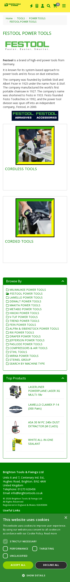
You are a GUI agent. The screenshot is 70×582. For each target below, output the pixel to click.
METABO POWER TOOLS (25, 309)
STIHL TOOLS (18, 352)
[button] (35, 575)
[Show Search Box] (49, 6)
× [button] (65, 517)
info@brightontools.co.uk (27, 493)
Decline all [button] (51, 565)
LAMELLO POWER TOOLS (26, 297)
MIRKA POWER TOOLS (23, 356)
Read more (50, 533)
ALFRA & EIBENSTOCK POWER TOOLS (34, 328)
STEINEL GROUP (20, 359)
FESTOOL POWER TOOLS (23, 21)
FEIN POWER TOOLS (22, 324)
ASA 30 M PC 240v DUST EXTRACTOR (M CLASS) (44, 424)
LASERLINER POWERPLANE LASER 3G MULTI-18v (44, 390)
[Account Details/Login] (43, 6)
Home (9, 18)
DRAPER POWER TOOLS (25, 336)
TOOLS (21, 18)
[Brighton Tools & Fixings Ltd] (12, 4)
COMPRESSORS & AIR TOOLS (28, 348)
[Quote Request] (37, 6)
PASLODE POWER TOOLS (25, 344)
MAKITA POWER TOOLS (24, 305)
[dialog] (35, 548)
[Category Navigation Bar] (64, 6)
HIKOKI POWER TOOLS (24, 313)
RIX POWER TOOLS (21, 332)
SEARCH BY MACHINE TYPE (27, 363)
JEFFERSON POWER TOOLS (27, 340)
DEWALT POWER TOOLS (25, 301)
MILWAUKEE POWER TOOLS (27, 289)
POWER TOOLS (37, 18)
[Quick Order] (31, 6)
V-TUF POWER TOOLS (23, 317)
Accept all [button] (18, 565)
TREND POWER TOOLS (24, 321)
